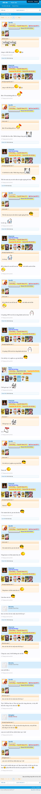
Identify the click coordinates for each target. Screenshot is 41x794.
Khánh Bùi (4, 58)
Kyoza (10, 368)
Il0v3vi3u (11, 607)
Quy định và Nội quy (35, 790)
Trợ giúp (38, 787)
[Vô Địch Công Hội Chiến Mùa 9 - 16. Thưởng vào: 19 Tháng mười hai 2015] (3, 36)
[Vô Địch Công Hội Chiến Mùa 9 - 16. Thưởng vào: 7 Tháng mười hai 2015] (23, 79)
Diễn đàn (5, 2)
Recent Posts (15, 6)
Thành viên (14, 2)
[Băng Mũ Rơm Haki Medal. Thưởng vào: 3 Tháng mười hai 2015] (19, 381)
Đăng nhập (30, 1)
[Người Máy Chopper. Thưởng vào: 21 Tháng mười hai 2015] (31, 79)
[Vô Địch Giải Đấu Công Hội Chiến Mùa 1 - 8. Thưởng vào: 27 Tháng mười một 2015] (7, 79)
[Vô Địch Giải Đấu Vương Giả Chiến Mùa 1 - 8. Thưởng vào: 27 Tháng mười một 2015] (3, 79)
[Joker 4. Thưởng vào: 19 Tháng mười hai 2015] (7, 36)
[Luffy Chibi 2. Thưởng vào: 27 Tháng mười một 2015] (15, 381)
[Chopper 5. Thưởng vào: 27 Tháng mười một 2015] (15, 79)
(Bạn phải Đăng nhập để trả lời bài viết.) (32, 776)
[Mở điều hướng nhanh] (39, 10)
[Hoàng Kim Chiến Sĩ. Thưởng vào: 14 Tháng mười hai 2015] (27, 79)
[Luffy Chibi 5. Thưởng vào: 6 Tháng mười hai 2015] (23, 381)
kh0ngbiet (11, 715)
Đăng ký (36, 1)
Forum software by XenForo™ (7, 790)
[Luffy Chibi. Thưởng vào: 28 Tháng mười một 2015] (19, 79)
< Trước (2, 17)
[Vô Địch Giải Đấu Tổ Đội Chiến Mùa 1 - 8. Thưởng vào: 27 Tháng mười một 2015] (11, 79)
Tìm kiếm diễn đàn (6, 6)
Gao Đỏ (11, 22)
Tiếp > (19, 17)
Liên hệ (33, 787)
